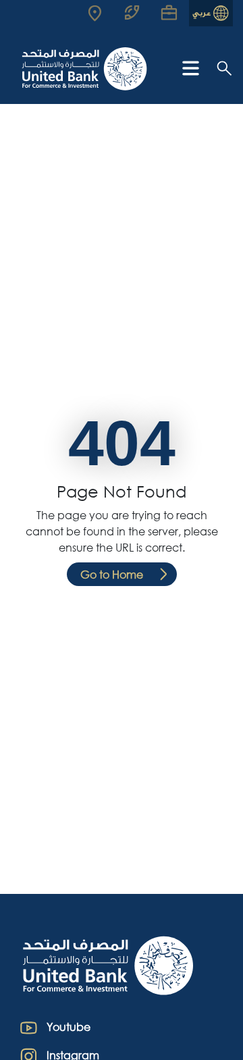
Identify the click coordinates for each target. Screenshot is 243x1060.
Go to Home (111, 574)
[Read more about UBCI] (100, 13)
